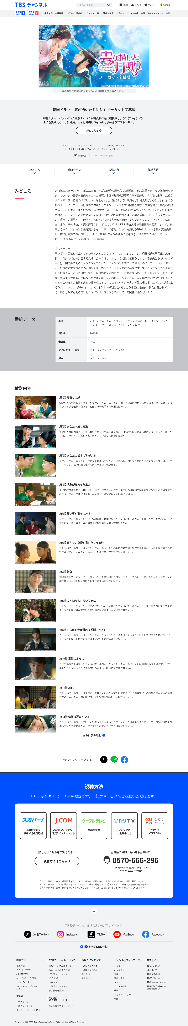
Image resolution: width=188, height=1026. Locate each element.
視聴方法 (166, 5)
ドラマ (117, 965)
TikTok (101, 934)
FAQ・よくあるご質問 (59, 969)
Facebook (157, 934)
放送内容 (114, 170)
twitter (104, 759)
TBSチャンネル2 (34, 13)
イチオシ (138, 5)
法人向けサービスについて (61, 1005)
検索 (108, 5)
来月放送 (59, 13)
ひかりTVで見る (23, 982)
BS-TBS (150, 969)
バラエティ (89, 13)
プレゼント (152, 5)
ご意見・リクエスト (58, 986)
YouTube (128, 934)
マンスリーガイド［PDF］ (28, 1009)
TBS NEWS (152, 973)
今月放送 (49, 13)
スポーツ (120, 13)
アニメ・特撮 (132, 13)
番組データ (74, 170)
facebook (124, 759)
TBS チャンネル (31, 4)
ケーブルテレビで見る (26, 978)
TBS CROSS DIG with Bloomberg (157, 987)
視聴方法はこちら (55, 861)
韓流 (168, 13)
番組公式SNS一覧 (96, 946)
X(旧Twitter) (41, 934)
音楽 (99, 13)
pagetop (94, 911)
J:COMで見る (22, 973)
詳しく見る (92, 130)
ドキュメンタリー (155, 13)
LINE (114, 759)
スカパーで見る (24, 969)
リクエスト (113, 91)
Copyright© (19, 1022)
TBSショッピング (155, 982)
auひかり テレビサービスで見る (29, 987)
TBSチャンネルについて (60, 965)
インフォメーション (58, 973)
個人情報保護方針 (57, 990)
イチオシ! (53, 978)
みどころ (35, 170)
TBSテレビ (152, 965)
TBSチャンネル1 (20, 13)
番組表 (126, 5)
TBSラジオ (152, 978)
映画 (143, 13)
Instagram (72, 934)
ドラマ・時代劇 (75, 13)
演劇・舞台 (108, 13)
